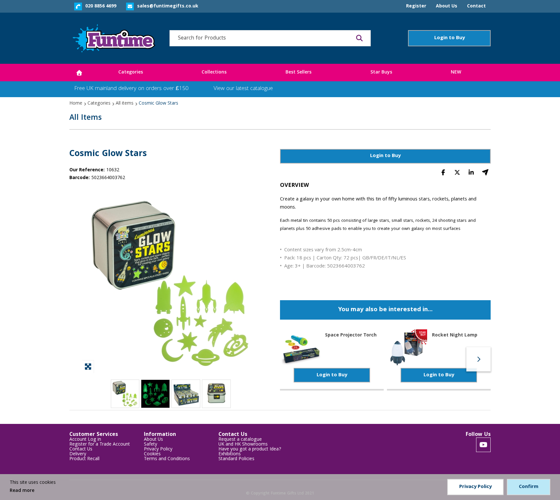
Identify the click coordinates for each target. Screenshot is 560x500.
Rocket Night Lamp (454, 335)
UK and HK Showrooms (243, 444)
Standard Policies (236, 459)
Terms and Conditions (167, 459)
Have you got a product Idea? (249, 449)
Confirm (528, 487)
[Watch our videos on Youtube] (483, 445)
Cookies (152, 454)
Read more (22, 491)
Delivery (77, 454)
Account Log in (85, 440)
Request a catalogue (240, 440)
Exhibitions (229, 454)
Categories (99, 104)
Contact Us (80, 449)
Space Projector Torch (351, 335)
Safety (150, 444)
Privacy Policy (158, 449)
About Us (153, 440)
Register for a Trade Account (99, 444)
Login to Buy (449, 38)
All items (125, 104)
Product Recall (84, 459)
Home (75, 104)
